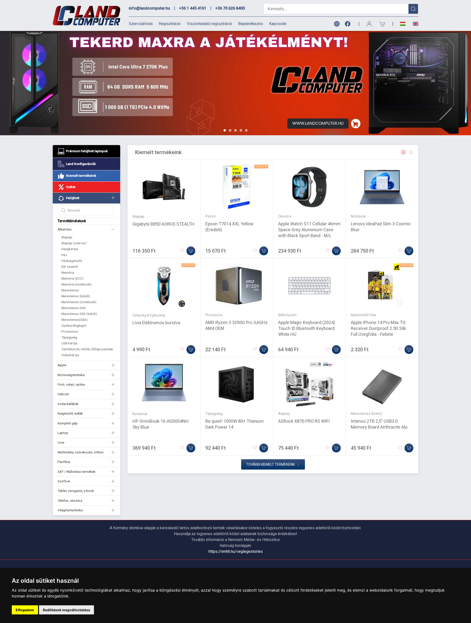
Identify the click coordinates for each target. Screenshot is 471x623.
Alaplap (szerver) (74, 243)
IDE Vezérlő (69, 267)
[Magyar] (402, 24)
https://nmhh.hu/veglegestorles (236, 551)
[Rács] (403, 152)
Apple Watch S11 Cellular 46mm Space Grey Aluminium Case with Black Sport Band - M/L (309, 229)
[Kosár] (382, 24)
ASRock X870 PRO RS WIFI (304, 421)
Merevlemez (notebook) (78, 302)
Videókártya (70, 355)
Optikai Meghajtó (73, 325)
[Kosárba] (190, 250)
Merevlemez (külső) (75, 296)
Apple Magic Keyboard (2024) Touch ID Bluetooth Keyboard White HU (306, 328)
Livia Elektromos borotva (156, 322)
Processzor (69, 331)
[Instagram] (336, 24)
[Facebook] (348, 24)
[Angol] (413, 24)
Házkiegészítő (71, 261)
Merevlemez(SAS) (74, 320)
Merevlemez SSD (73, 308)
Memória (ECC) (72, 278)
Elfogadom (25, 610)
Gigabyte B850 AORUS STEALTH (163, 224)
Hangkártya (69, 249)
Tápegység (69, 337)
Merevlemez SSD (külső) (79, 314)
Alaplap (66, 237)
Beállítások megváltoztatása (66, 610)
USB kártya (69, 343)
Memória (67, 272)
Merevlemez (70, 290)
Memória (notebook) (76, 284)
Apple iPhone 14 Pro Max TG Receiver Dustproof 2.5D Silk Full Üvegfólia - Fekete (378, 328)
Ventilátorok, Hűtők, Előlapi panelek (87, 349)
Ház (64, 255)
